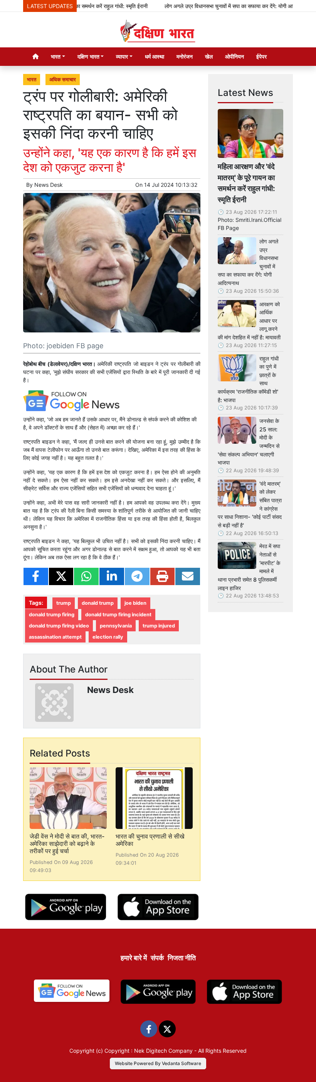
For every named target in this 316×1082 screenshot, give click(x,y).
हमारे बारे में (134, 958)
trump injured (159, 626)
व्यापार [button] (122, 56)
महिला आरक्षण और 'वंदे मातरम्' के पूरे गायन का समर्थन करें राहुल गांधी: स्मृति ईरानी (246, 183)
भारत (31, 79)
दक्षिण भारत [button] (88, 56)
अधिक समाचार (62, 79)
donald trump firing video (59, 626)
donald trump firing (51, 614)
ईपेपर (261, 56)
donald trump (98, 603)
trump (63, 603)
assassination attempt (55, 637)
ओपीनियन (234, 56)
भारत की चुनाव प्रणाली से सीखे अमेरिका (150, 839)
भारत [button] (56, 56)
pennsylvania (116, 626)
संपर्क (157, 958)
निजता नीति (182, 958)
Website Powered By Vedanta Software (158, 1063)
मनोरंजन (184, 56)
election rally (107, 637)
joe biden (135, 603)
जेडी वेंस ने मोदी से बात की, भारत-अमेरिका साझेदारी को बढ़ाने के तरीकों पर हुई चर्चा (67, 843)
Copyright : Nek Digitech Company (148, 1050)
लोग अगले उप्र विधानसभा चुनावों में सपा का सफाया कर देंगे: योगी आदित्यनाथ (223, 6)
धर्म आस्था (154, 56)
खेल (209, 56)
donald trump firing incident (118, 614)
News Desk (48, 184)
